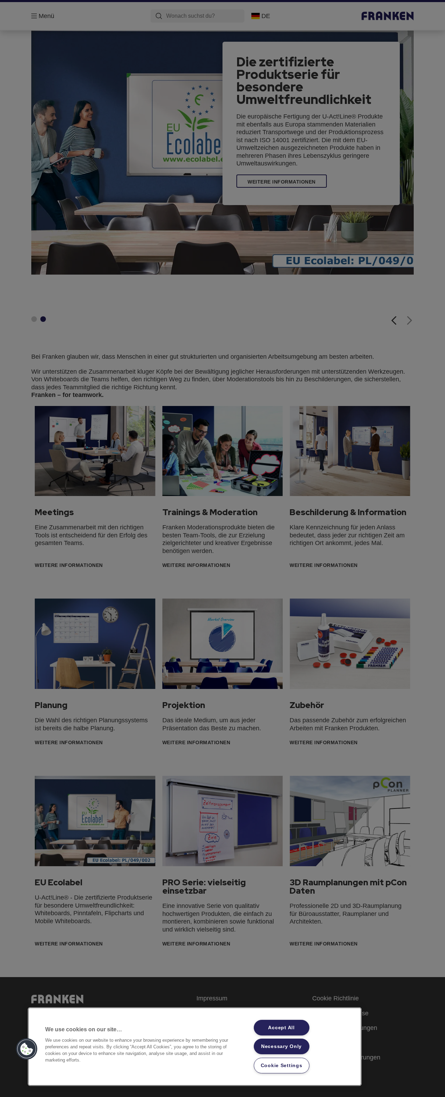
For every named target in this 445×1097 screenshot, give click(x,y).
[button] (27, 1049)
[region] (195, 1046)
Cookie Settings (281, 1065)
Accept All (281, 1027)
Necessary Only (281, 1046)
